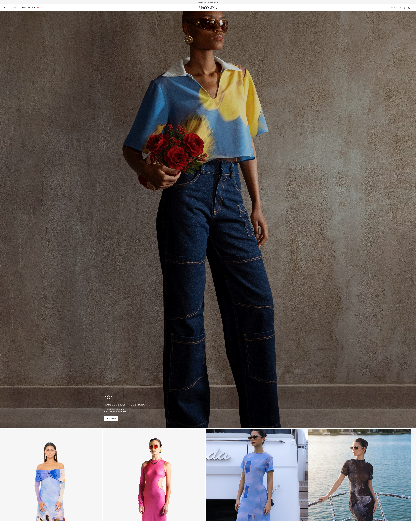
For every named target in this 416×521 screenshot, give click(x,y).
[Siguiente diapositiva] (309, 503)
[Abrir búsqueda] (400, 7)
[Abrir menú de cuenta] (404, 7)
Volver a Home (111, 418)
